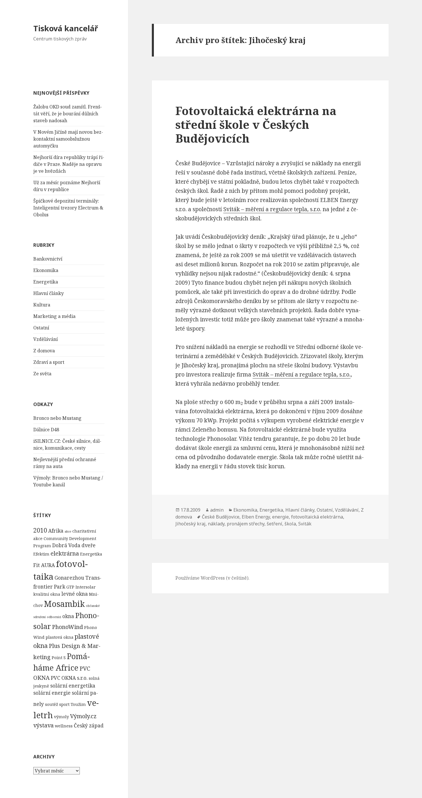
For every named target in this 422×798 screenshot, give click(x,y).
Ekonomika (45, 270)
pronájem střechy (245, 524)
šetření (274, 524)
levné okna (74, 594)
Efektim (41, 554)
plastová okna (59, 637)
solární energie (52, 693)
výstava (43, 725)
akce (68, 531)
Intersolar (86, 587)
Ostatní (41, 328)
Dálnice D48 (46, 429)
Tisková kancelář (65, 28)
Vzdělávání (45, 339)
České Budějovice (220, 517)
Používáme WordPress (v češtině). (212, 578)
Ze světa (42, 373)
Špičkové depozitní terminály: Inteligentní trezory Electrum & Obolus (68, 208)
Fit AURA (44, 565)
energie (280, 517)
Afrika (55, 530)
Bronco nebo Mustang (57, 418)
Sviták (304, 524)
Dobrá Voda (66, 545)
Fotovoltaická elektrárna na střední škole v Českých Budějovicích (255, 124)
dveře (89, 545)
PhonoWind (67, 627)
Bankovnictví (47, 259)
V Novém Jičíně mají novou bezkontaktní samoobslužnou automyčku (68, 139)
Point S (59, 657)
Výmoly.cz (83, 716)
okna (68, 616)
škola (290, 524)
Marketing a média (54, 316)
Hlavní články (48, 293)
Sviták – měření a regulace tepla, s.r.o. (272, 209)
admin (217, 510)
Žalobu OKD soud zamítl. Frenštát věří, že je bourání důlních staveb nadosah (67, 114)
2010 (40, 530)
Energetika (45, 282)
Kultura (41, 305)
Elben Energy (256, 517)
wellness (64, 726)
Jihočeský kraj (190, 524)
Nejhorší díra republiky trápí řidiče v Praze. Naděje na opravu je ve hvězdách (68, 164)
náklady (216, 524)
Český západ (89, 725)
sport (64, 704)
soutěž (51, 704)
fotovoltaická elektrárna (317, 517)
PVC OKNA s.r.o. (69, 678)
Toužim (78, 704)
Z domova (44, 350)
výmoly (61, 716)
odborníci (54, 617)
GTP (70, 587)
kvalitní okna (46, 594)
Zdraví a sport (48, 362)
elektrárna (65, 553)
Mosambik (64, 603)
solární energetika (72, 685)
